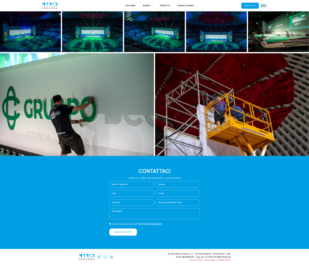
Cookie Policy (224, 260)
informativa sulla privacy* (150, 224)
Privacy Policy (196, 260)
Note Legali (210, 260)
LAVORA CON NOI (185, 5)
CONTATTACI (250, 5)
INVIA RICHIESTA (123, 232)
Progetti (165, 5)
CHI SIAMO (130, 5)
